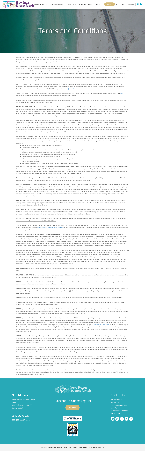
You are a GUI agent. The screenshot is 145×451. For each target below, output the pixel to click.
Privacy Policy (98, 447)
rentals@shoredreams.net (72, 89)
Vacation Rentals (39, 4)
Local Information (56, 4)
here (121, 93)
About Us (71, 4)
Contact (110, 4)
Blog (98, 4)
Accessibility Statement (119, 411)
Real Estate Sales (85, 4)
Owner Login (115, 413)
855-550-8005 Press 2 (21, 420)
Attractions (115, 402)
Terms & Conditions (85, 447)
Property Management (119, 405)
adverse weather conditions (100, 324)
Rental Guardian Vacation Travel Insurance (50, 227)
